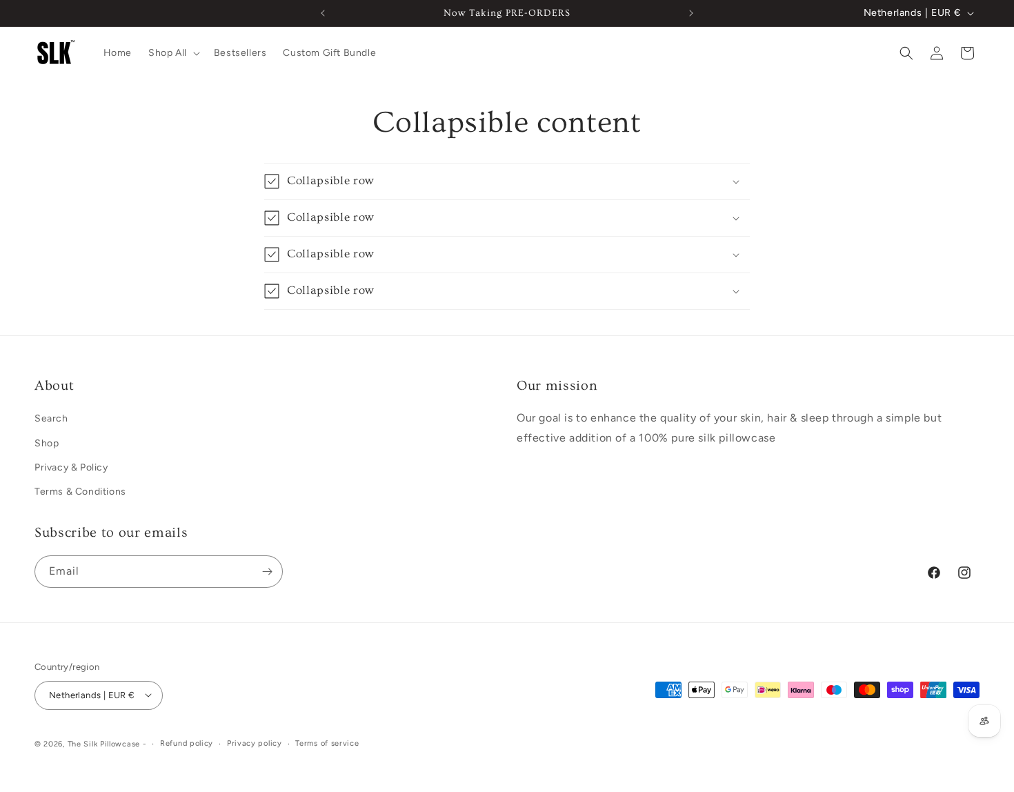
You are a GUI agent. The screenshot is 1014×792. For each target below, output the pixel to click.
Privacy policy (254, 742)
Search (51, 418)
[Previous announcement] (323, 13)
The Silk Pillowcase (104, 743)
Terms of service (327, 742)
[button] (173, 53)
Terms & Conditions (80, 491)
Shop (46, 442)
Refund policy (186, 742)
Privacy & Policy (71, 467)
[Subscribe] (267, 571)
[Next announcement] (691, 13)
